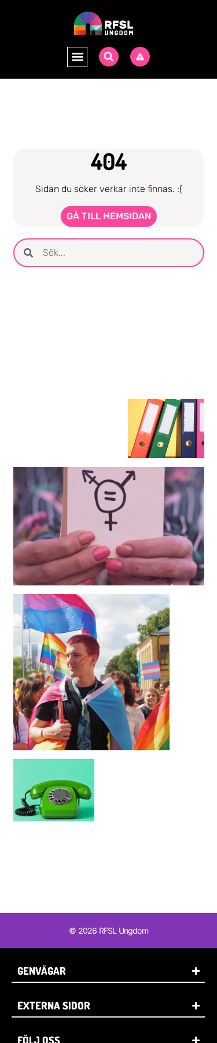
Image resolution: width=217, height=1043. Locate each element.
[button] (77, 57)
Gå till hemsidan (109, 216)
